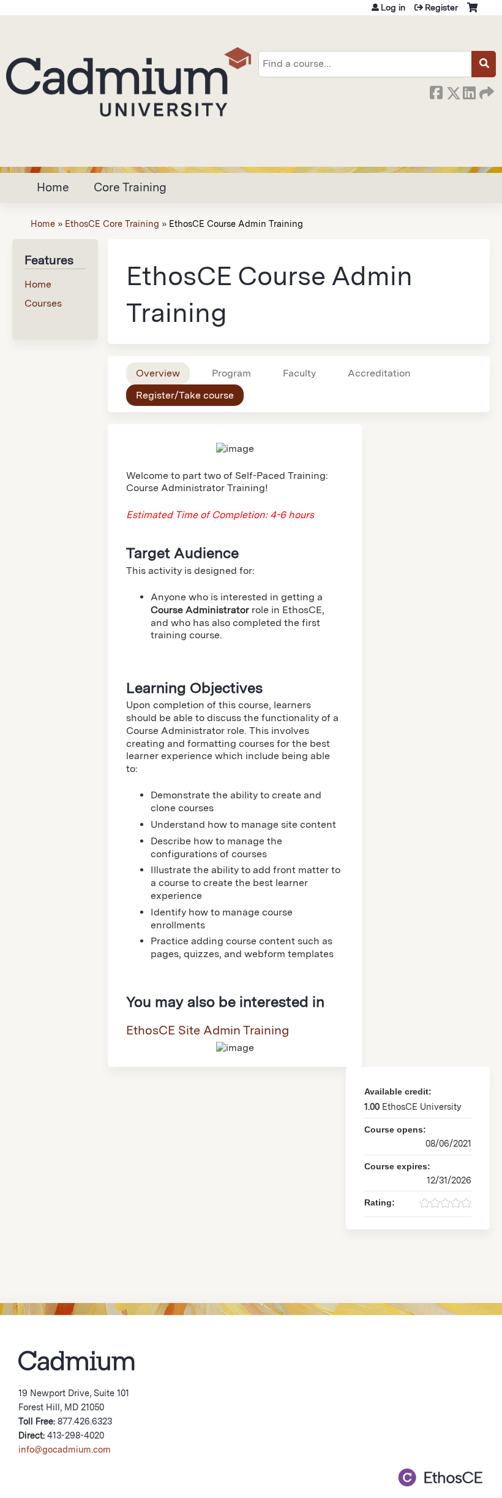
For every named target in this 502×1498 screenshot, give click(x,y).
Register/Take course (185, 395)
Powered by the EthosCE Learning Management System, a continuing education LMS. (440, 1477)
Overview (158, 373)
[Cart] (472, 12)
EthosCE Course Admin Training (236, 223)
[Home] (128, 82)
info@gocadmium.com (64, 1449)
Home (53, 187)
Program (231, 373)
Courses (43, 303)
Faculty (299, 373)
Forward (485, 90)
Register (441, 7)
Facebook (436, 90)
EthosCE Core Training (112, 223)
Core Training (130, 187)
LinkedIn (469, 90)
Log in (393, 7)
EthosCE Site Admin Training (207, 1030)
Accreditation (379, 373)
